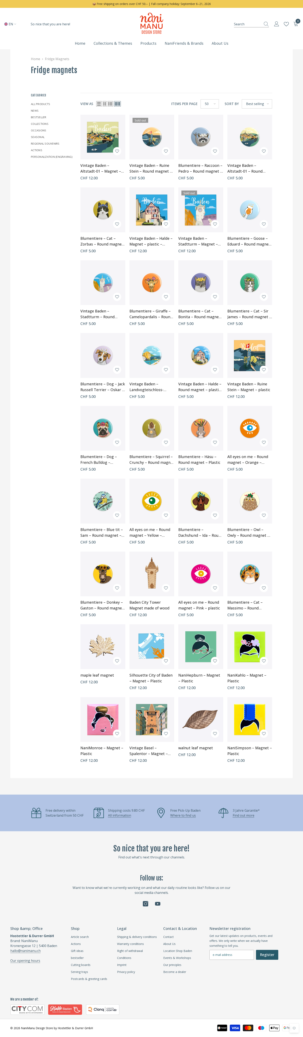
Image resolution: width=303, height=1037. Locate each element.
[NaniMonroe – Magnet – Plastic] (102, 719)
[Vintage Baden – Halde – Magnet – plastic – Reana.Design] (151, 209)
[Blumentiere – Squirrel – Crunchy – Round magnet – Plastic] (151, 428)
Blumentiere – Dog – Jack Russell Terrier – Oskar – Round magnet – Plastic (102, 387)
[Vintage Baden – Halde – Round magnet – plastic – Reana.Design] (200, 355)
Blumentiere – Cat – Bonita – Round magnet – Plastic (199, 314)
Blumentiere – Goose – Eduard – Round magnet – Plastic (248, 241)
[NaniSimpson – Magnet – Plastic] (249, 719)
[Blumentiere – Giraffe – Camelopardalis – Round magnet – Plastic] (151, 282)
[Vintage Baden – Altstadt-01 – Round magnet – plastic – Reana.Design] (249, 137)
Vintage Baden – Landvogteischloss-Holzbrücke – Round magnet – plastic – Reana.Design (147, 387)
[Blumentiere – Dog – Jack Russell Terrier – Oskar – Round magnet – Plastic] (102, 355)
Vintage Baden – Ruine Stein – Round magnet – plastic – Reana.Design (150, 168)
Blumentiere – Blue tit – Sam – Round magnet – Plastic (101, 532)
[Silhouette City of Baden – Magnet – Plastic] (151, 646)
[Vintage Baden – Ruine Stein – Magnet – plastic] (249, 355)
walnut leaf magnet (195, 747)
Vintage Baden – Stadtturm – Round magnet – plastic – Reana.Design (97, 314)
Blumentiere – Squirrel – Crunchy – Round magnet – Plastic (151, 459)
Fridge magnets (57, 59)
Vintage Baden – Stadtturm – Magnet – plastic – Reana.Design (198, 241)
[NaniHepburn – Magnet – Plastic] (200, 646)
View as (86, 104)
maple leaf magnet (97, 675)
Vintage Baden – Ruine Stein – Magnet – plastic (248, 386)
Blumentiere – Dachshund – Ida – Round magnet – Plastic (200, 532)
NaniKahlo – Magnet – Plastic (246, 678)
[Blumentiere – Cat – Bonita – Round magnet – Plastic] (200, 282)
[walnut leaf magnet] (200, 719)
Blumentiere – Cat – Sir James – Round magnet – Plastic (249, 314)
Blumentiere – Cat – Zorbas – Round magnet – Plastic (101, 241)
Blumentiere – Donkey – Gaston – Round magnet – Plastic (101, 605)
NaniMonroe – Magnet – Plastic (101, 750)
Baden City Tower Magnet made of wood (149, 605)
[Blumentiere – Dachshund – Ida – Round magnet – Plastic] (200, 501)
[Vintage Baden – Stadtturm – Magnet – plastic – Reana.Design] (200, 209)
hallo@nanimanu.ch (25, 950)
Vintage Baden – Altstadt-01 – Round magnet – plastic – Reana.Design (245, 168)
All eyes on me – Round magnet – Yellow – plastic (149, 532)
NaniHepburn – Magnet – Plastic (199, 678)
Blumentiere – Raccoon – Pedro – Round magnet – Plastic (200, 168)
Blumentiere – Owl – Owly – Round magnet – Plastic (248, 532)
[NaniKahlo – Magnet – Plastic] (249, 646)
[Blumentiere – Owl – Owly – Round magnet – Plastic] (249, 501)
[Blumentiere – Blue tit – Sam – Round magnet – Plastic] (102, 501)
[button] (99, 103)
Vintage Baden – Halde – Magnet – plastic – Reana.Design (151, 241)
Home (35, 59)
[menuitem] (52, 104)
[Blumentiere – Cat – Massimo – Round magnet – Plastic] (249, 574)
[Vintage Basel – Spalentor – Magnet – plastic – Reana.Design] (151, 719)
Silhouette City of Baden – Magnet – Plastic (151, 678)
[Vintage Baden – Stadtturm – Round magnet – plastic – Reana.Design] (102, 282)
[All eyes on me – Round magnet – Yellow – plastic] (151, 501)
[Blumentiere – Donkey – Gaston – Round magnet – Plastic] (102, 574)
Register (267, 954)
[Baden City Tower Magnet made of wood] (151, 574)
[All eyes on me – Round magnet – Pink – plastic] (200, 574)
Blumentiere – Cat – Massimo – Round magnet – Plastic (245, 605)
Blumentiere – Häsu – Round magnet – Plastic (199, 459)
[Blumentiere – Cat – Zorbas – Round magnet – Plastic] (102, 209)
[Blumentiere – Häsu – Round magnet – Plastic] (200, 428)
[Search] (251, 24)
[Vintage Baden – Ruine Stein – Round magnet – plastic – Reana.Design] (151, 137)
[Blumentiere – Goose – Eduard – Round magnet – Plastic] (249, 209)
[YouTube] (157, 903)
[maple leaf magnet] (102, 646)
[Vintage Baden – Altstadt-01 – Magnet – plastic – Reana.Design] (102, 137)
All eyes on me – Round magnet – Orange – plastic (247, 459)
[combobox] (247, 24)
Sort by (232, 104)
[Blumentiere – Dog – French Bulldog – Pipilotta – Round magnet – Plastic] (102, 428)
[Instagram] (145, 903)
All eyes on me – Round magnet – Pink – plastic (199, 605)
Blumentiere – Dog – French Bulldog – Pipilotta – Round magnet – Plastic (98, 459)
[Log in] (276, 24)
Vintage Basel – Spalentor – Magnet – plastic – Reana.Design (149, 750)
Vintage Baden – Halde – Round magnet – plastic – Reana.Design (199, 387)
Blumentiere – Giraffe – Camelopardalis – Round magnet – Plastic (151, 314)
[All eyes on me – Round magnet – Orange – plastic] (249, 428)
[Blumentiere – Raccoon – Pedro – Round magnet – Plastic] (200, 137)
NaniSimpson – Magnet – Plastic (249, 750)
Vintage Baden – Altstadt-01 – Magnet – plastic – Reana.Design (100, 168)
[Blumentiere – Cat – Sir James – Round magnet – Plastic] (249, 282)
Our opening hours (25, 960)
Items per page (184, 104)
